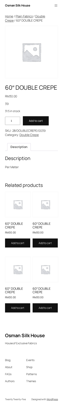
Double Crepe (29, 135)
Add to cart (36, 121)
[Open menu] (56, 6)
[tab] (19, 147)
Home (9, 16)
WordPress (52, 399)
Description (18, 147)
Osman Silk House (17, 5)
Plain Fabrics (24, 16)
